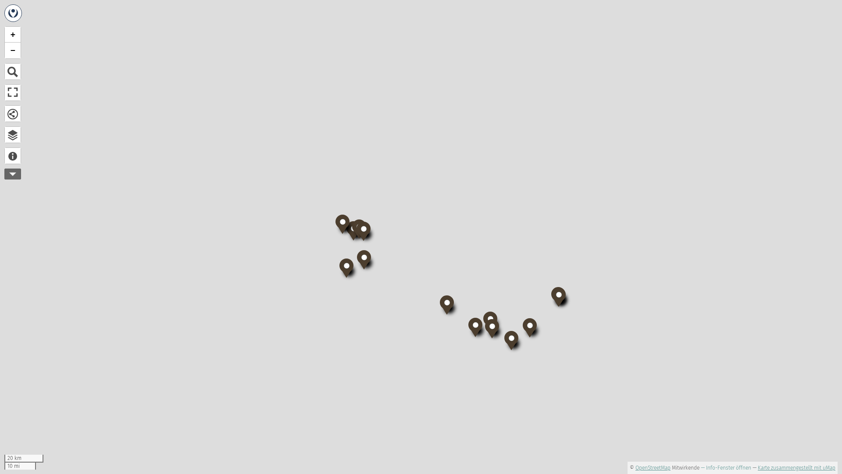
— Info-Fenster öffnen (726, 468)
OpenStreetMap (653, 468)
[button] (511, 339)
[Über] (13, 156)
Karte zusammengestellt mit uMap (796, 468)
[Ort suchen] (13, 71)
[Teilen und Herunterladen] (13, 114)
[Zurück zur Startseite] (13, 13)
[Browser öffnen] (13, 135)
